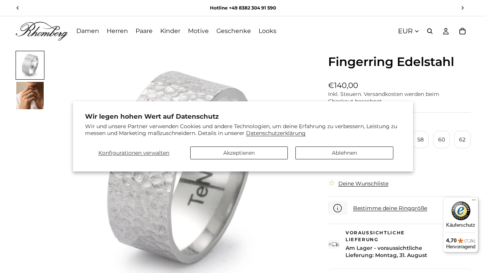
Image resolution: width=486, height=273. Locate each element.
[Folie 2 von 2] (30, 95)
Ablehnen (344, 152)
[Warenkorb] (462, 31)
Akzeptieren (239, 152)
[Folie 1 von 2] (30, 65)
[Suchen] (429, 31)
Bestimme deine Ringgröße (390, 208)
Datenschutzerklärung (276, 133)
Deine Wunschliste (363, 183)
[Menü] (473, 201)
